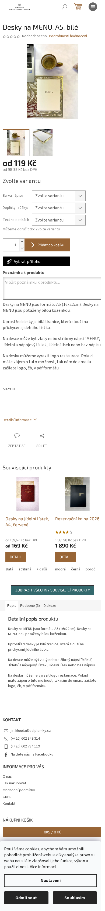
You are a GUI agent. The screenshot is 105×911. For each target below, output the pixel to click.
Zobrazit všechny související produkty (52, 590)
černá (75, 569)
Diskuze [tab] (50, 605)
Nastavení (51, 881)
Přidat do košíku (50, 245)
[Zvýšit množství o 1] (21, 242)
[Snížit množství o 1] (21, 248)
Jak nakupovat (14, 783)
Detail (16, 557)
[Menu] (93, 6)
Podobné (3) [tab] (30, 605)
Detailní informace (17, 420)
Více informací (43, 867)
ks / (52, 832)
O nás (7, 776)
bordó (91, 569)
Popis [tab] (11, 605)
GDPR (7, 797)
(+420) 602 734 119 (25, 746)
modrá (60, 569)
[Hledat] (64, 6)
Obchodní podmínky (19, 790)
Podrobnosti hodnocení (68, 36)
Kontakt (9, 803)
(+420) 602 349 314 (25, 738)
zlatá (9, 569)
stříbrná (25, 569)
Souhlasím (74, 898)
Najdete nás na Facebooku (32, 754)
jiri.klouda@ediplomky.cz (31, 730)
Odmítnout (26, 898)
